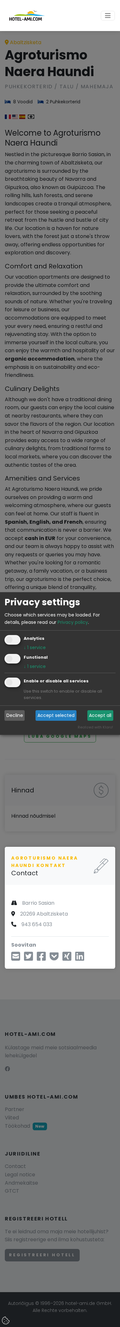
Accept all (100, 715)
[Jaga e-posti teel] (15, 958)
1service (35, 647)
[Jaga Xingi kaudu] (66, 958)
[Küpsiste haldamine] (6, 1321)
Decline (14, 715)
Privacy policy (73, 622)
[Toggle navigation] (108, 15)
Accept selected (56, 715)
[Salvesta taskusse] (54, 958)
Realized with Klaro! (95, 727)
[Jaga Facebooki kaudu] (41, 958)
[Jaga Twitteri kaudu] (28, 958)
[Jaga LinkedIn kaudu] (79, 958)
